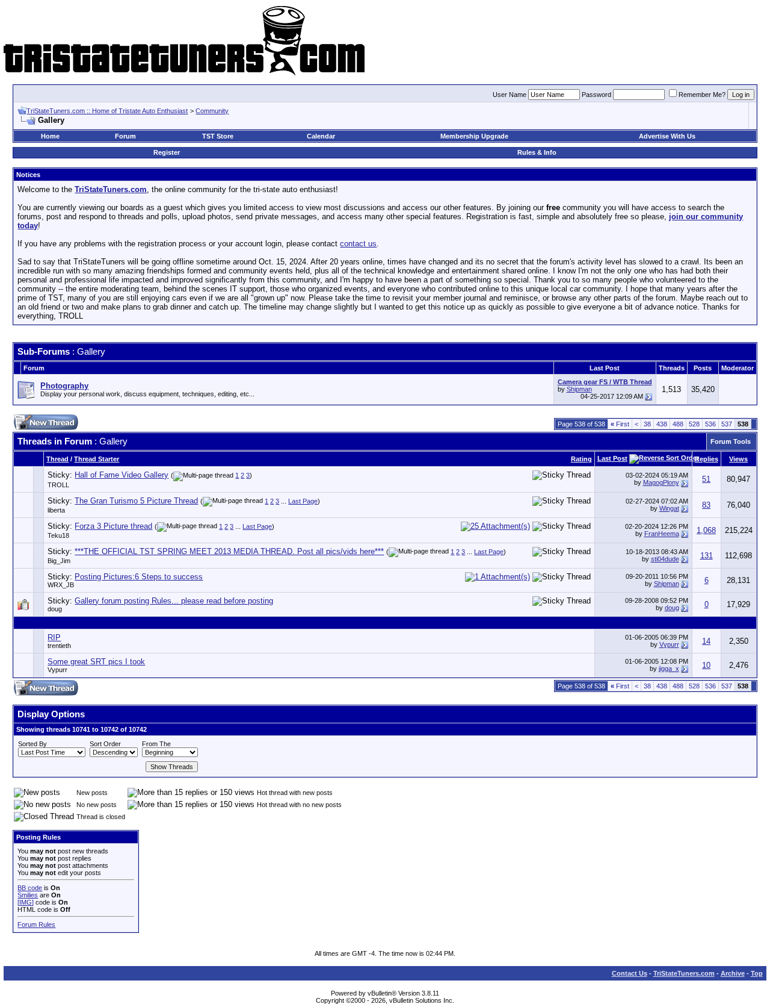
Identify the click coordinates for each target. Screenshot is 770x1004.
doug (55, 609)
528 (694, 424)
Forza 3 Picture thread (113, 526)
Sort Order (105, 743)
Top (757, 973)
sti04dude (665, 559)
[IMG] (25, 902)
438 (661, 424)
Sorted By (32, 743)
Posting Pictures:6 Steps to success (139, 576)
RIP (54, 637)
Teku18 (58, 535)
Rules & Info (536, 152)
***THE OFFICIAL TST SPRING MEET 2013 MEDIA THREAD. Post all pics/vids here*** (229, 551)
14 (706, 641)
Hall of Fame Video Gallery (121, 474)
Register (166, 152)
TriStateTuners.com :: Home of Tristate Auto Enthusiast (107, 110)
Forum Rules (36, 924)
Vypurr (669, 644)
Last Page (303, 501)
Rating (581, 459)
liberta (56, 510)
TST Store (217, 136)
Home (50, 136)
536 (710, 424)
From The (156, 743)
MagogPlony (661, 482)
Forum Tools (730, 441)
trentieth (59, 645)
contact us (358, 243)
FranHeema (661, 533)
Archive (733, 973)
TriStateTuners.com (684, 973)
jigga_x (669, 668)
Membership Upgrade (474, 136)
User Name (509, 94)
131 (706, 555)
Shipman (579, 389)
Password (596, 94)
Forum (125, 136)
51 (706, 479)
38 (647, 424)
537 (726, 424)
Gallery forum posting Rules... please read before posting (174, 600)
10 (706, 665)
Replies (706, 459)
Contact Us (629, 973)
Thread (57, 459)
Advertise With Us (667, 136)
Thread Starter (96, 459)
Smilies (27, 895)
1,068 (706, 530)
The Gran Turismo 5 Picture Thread (136, 500)
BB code (29, 887)
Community (212, 110)
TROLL (58, 484)
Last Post (612, 458)
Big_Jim (59, 560)
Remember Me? (702, 94)
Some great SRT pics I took (96, 661)
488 (678, 424)
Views (738, 459)
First (620, 424)
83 (706, 505)
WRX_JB (61, 584)
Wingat (669, 508)
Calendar (321, 136)
